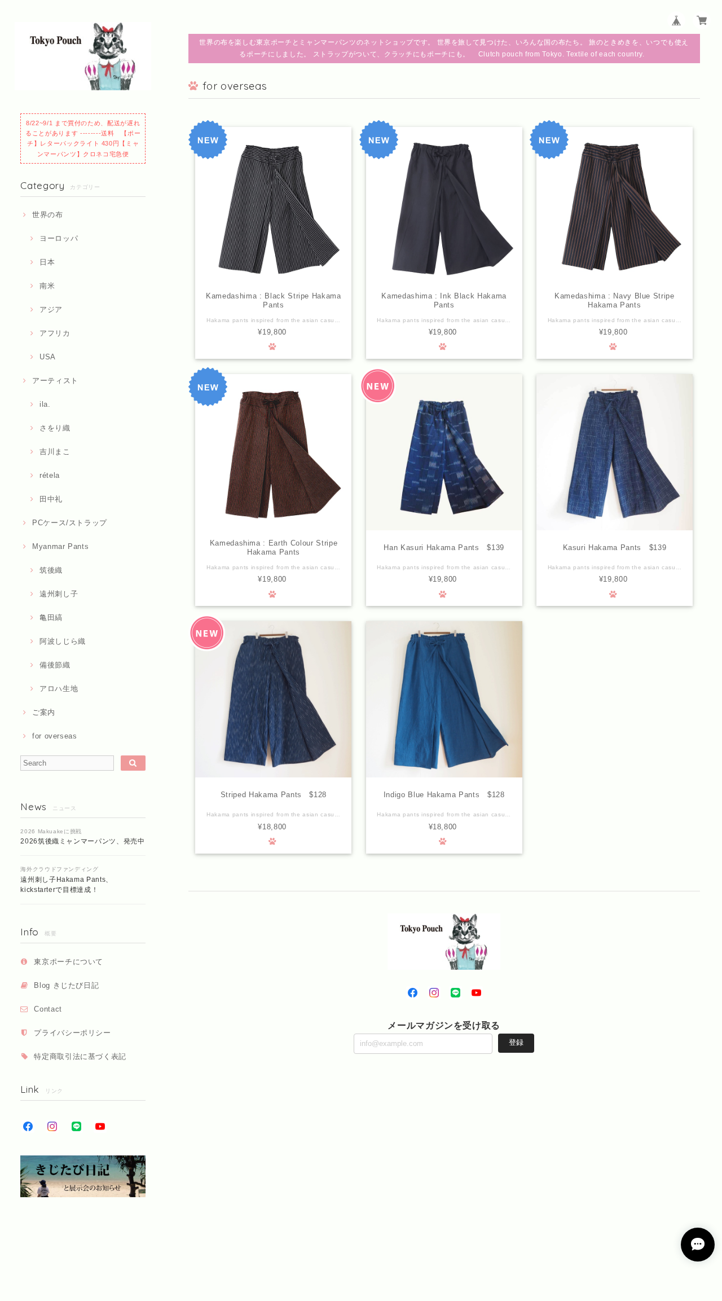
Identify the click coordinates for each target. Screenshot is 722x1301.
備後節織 (54, 665)
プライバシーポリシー (72, 1033)
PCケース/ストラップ (69, 522)
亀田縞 (51, 617)
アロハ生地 (58, 688)
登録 (516, 1042)
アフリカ (54, 333)
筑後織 (51, 570)
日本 (47, 262)
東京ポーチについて (68, 961)
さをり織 (54, 428)
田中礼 (51, 499)
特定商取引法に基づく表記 (80, 1056)
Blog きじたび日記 (66, 985)
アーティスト (55, 380)
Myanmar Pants (60, 546)
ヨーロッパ (58, 238)
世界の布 (47, 214)
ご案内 (43, 712)
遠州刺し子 (58, 594)
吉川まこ (54, 451)
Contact (48, 1009)
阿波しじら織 (62, 641)
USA (47, 357)
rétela (49, 475)
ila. (44, 404)
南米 (47, 286)
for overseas (54, 736)
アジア (51, 309)
